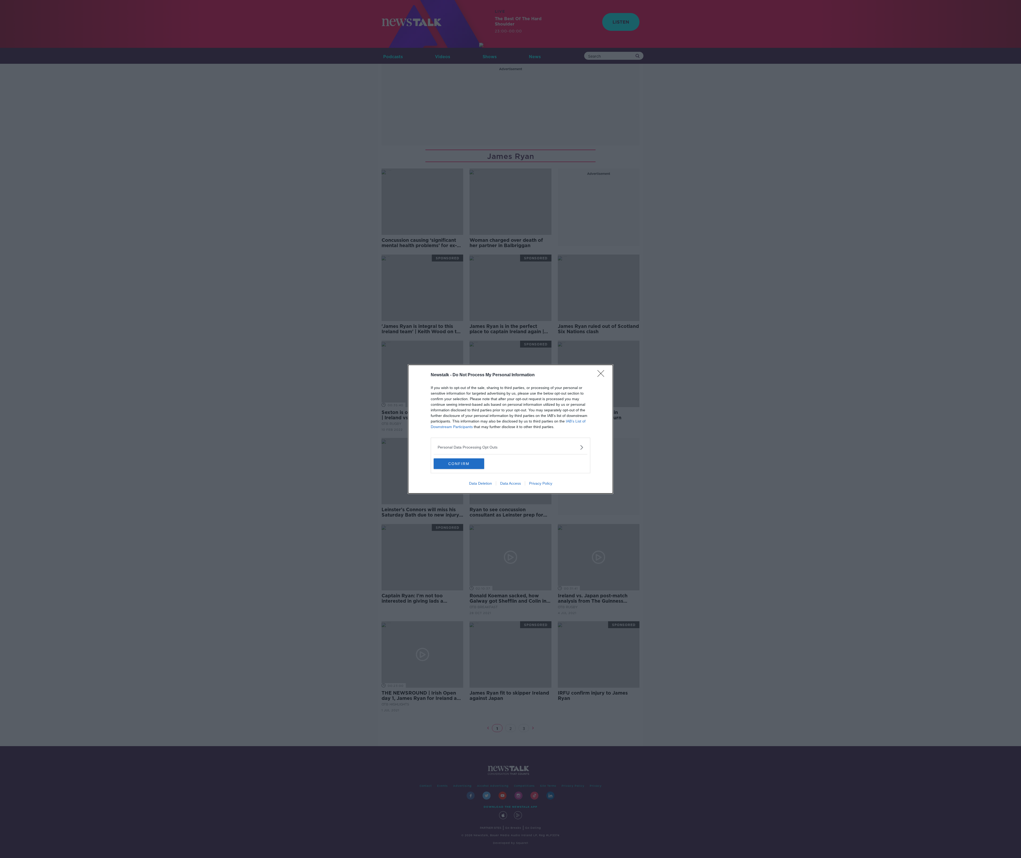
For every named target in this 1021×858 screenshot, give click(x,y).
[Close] (602, 375)
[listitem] (510, 447)
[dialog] (510, 429)
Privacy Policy (540, 483)
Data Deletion (480, 483)
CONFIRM (459, 464)
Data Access (510, 483)
